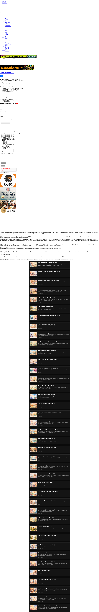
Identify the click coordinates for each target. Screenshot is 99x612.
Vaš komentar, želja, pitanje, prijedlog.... (7, 153)
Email (2, 128)
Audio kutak (7, 51)
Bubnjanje (6, 23)
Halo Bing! (4, 148)
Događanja (4, 21)
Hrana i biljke (4, 46)
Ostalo (6, 27)
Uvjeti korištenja (5, 3)
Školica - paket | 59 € (5, 146)
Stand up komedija (8, 26)
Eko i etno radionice (8, 31)
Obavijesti (6, 19)
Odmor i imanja (7, 42)
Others (3, 151)
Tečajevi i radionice (8, 44)
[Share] (49, 76)
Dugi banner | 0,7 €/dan (6, 137)
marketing (4, 1)
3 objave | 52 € (4, 141)
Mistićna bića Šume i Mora (9, 40)
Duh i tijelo (4, 37)
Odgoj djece (7, 30)
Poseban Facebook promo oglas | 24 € (8, 135)
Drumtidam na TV (7, 73)
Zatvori (2, 116)
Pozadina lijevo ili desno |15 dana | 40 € (8, 139)
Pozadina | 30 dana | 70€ (6, 140)
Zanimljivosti (7, 16)
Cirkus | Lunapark (7, 25)
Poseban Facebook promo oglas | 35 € (8, 136)
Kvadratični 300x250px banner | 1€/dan (8, 138)
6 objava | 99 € (4, 142)
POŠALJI (7, 172)
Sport (5, 36)
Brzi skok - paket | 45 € (6, 145)
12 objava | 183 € (5, 143)
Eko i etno (4, 41)
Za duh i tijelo (7, 28)
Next (4, 172)
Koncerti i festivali (8, 22)
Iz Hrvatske (6, 18)
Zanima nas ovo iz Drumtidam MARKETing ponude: (9, 131)
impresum (4, 2)
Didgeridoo (6, 34)
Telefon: (2, 125)
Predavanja (6, 17)
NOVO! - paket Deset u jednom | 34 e (8, 144)
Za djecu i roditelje (8, 29)
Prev (1, 172)
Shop (5, 20)
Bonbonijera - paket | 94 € (6, 147)
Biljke (5, 49)
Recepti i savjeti (7, 48)
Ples (5, 24)
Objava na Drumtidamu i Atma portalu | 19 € (9, 132)
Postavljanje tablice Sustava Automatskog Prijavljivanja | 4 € (12, 133)
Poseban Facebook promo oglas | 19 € (8, 134)
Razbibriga (4, 50)
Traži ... (1, 58)
